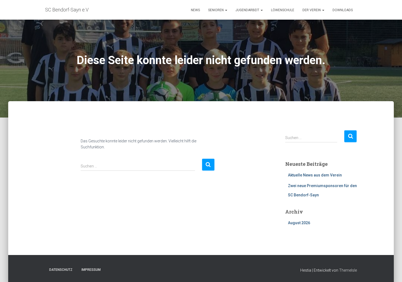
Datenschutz (60, 270)
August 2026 (299, 223)
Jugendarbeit (247, 10)
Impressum (91, 270)
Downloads (343, 10)
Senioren (216, 10)
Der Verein (312, 10)
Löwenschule (282, 10)
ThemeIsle (348, 270)
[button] (226, 10)
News (195, 10)
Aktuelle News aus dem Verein (315, 175)
